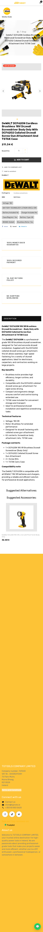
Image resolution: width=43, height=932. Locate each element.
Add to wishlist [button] (10, 171)
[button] (3, 90)
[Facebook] (5, 814)
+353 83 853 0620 (13, 808)
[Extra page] (19, 814)
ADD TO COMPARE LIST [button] (13, 167)
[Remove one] (25, 152)
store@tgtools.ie (12, 805)
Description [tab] (10, 319)
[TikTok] (12, 814)
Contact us (10, 802)
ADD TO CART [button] (23, 160)
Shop (24, 32)
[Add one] (25, 150)
